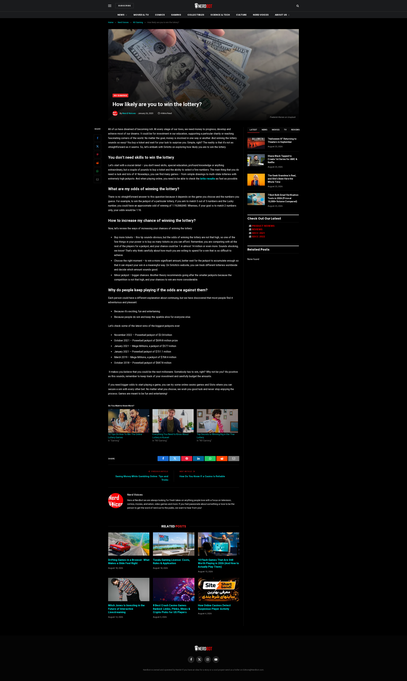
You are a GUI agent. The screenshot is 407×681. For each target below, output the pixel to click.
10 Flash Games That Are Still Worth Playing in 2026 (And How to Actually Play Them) (218, 563)
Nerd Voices (261, 14)
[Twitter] (97, 146)
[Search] (297, 5)
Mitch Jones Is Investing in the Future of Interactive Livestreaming (126, 609)
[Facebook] (97, 138)
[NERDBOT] (203, 5)
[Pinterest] (97, 154)
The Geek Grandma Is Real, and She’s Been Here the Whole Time (282, 178)
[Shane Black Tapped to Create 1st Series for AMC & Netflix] (256, 160)
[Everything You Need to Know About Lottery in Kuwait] (173, 421)
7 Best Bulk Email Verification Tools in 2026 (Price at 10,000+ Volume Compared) (283, 198)
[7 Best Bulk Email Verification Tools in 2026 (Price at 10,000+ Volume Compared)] (256, 199)
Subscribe (124, 5)
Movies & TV (141, 14)
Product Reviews (263, 226)
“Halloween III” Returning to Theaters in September (282, 140)
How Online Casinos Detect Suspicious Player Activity (214, 607)
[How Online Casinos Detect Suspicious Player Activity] (218, 589)
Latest (253, 129)
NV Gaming (120, 95)
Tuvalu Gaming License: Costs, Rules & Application (171, 561)
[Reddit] (97, 163)
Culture (241, 14)
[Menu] (109, 5)
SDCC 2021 (258, 233)
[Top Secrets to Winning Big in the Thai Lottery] (217, 421)
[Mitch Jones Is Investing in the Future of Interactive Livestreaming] (128, 589)
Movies (276, 129)
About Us (281, 14)
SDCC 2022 (258, 236)
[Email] (97, 179)
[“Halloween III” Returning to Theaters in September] (256, 143)
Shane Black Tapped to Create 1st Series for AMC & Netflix (282, 159)
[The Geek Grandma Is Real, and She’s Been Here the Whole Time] (256, 180)
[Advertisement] (203, 70)
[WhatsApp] (97, 171)
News (120, 14)
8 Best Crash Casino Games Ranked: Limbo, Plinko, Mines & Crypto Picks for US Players (171, 609)
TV (285, 129)
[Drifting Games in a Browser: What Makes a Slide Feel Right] (128, 544)
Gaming (176, 14)
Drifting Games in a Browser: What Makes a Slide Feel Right (128, 561)
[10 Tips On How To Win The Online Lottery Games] (128, 421)
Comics (160, 14)
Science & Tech (220, 14)
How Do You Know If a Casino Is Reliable (202, 476)
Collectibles (195, 14)
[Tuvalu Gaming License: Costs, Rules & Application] (173, 544)
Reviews (295, 129)
